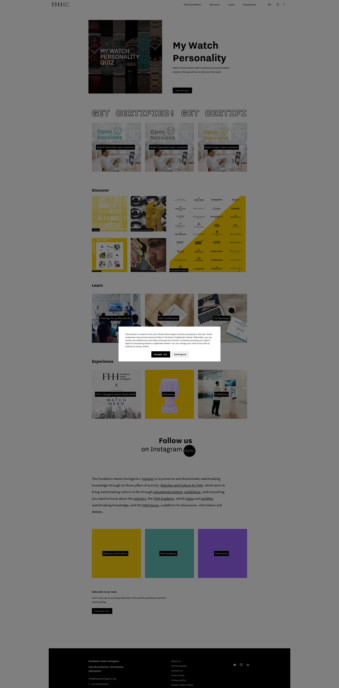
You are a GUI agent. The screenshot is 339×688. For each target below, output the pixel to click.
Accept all (160, 354)
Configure (180, 354)
